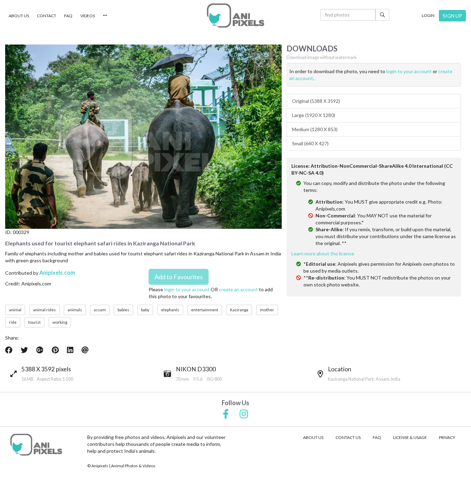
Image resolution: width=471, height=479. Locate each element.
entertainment (204, 309)
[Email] (85, 350)
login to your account (187, 289)
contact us (348, 437)
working (59, 322)
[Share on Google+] (39, 350)
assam (100, 309)
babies (123, 309)
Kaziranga (239, 309)
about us (313, 437)
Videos (87, 15)
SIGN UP (452, 16)
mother (267, 309)
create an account (238, 289)
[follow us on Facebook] (226, 414)
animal (15, 309)
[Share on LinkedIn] (70, 350)
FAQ (68, 15)
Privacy (447, 437)
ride (13, 322)
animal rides (44, 309)
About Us (19, 15)
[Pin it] (55, 350)
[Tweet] (24, 350)
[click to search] (382, 15)
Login (428, 15)
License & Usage (410, 437)
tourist (34, 322)
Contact (46, 15)
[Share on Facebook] (8, 350)
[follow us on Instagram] (244, 414)
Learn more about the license (322, 253)
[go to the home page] (235, 15)
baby (145, 309)
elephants (170, 309)
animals (75, 309)
